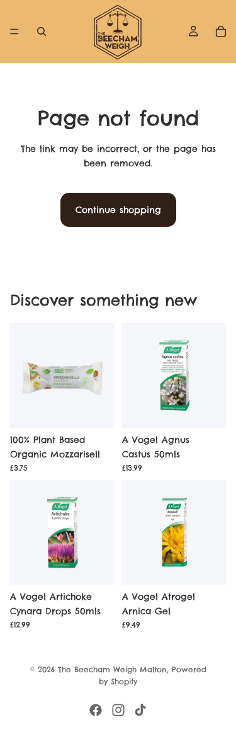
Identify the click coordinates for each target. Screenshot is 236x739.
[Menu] (14, 31)
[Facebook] (95, 710)
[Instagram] (118, 710)
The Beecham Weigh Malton (112, 669)
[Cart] (221, 31)
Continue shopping (118, 209)
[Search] (41, 31)
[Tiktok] (140, 710)
